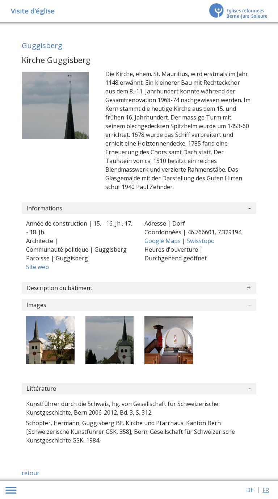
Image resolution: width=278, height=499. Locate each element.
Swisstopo (201, 241)
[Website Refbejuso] (238, 11)
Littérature (41, 389)
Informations (44, 208)
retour (30, 473)
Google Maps (163, 241)
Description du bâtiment (59, 288)
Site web (37, 267)
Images (36, 305)
